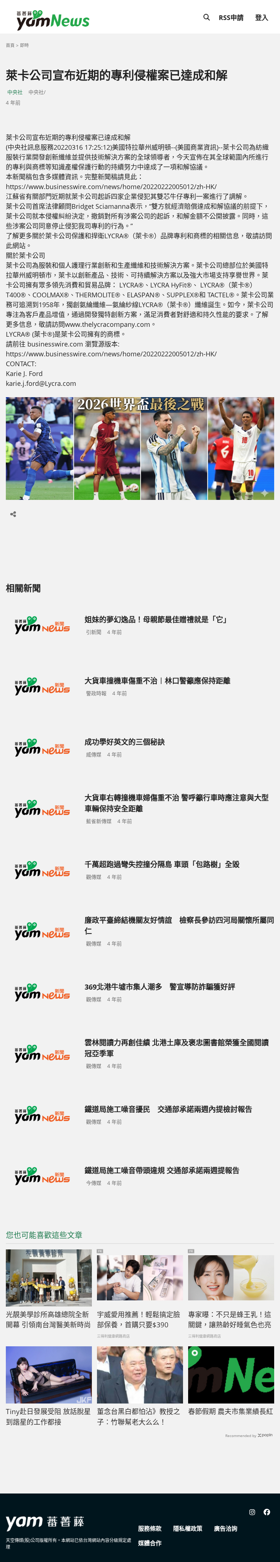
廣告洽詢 (225, 1528)
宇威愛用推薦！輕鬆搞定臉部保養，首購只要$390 (138, 1320)
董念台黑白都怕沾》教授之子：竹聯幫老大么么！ (138, 1417)
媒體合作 (150, 1543)
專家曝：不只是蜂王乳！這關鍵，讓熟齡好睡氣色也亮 (229, 1320)
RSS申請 (231, 17)
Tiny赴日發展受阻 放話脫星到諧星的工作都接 (48, 1417)
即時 (24, 45)
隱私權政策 (187, 1528)
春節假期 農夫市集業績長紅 (230, 1411)
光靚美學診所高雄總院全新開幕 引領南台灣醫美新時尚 (48, 1320)
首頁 (10, 45)
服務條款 (150, 1528)
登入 (261, 17)
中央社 (15, 92)
